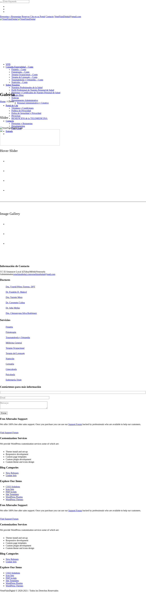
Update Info (11, 475)
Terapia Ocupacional (15, 348)
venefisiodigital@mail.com (43, 274)
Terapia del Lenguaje (15, 353)
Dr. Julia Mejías (13, 308)
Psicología (10, 374)
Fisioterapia (11, 332)
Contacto (50, 16)
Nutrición (10, 358)
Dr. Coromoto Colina (15, 302)
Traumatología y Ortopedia (18, 337)
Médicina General (14, 343)
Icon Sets (10, 489)
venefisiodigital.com (22, 274)
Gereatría (10, 364)
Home (3, 101)
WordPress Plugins (14, 497)
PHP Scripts (11, 492)
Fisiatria (9, 327)
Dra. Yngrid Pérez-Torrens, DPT (20, 286)
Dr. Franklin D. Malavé (16, 292)
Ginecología (11, 369)
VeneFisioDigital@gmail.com (67, 16)
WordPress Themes (14, 499)
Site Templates (12, 494)
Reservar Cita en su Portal (33, 16)
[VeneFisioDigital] (17, 19)
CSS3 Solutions (13, 486)
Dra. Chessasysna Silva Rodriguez (21, 313)
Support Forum (75, 424)
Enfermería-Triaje (14, 380)
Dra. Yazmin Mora (14, 297)
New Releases (12, 473)
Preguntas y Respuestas (10, 16)
